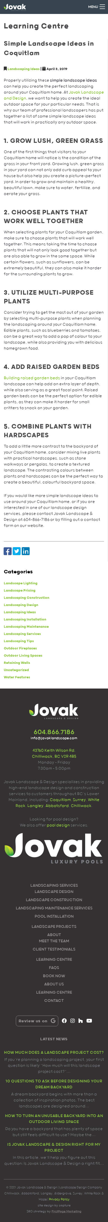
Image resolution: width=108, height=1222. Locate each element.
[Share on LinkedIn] (26, 551)
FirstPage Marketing (66, 1211)
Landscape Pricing (19, 591)
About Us (54, 984)
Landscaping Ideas (24, 69)
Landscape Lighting (20, 583)
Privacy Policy (59, 1199)
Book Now (54, 976)
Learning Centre (54, 960)
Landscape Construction (54, 900)
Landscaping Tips (19, 641)
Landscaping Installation (25, 619)
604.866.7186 (54, 732)
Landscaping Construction (26, 598)
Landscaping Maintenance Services (54, 908)
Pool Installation (54, 916)
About (54, 935)
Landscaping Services (22, 634)
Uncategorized (16, 670)
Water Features (17, 677)
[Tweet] (17, 551)
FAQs (54, 968)
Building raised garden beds (32, 378)
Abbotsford (57, 806)
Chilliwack (81, 806)
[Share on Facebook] (8, 551)
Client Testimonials (54, 949)
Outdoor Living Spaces (23, 656)
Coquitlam (60, 800)
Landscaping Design (21, 605)
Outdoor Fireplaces (20, 648)
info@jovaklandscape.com (54, 738)
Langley (35, 806)
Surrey (79, 800)
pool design (58, 825)
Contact (54, 1001)
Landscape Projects (54, 927)
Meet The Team (54, 941)
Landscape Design (54, 892)
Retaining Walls (17, 663)
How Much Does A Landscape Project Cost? (54, 1052)
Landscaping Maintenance (26, 627)
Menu (93, 7)
